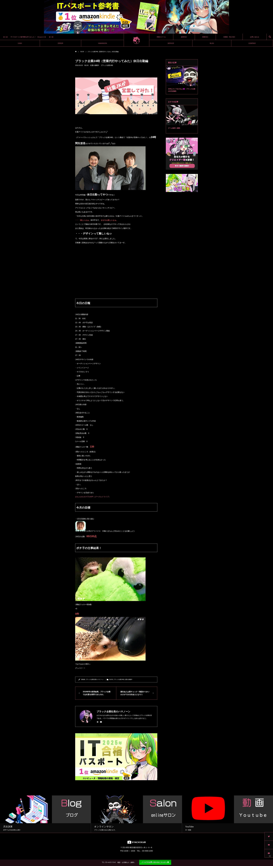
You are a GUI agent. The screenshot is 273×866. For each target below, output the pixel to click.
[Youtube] (101, 722)
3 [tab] (183, 83)
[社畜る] (136, 40)
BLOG (86, 65)
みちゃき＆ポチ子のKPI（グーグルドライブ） (92, 497)
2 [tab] (181, 83)
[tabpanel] (182, 80)
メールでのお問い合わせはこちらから (154, 862)
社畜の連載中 (94, 65)
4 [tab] (184, 83)
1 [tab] (179, 83)
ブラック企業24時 (107, 65)
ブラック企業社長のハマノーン (95, 679)
